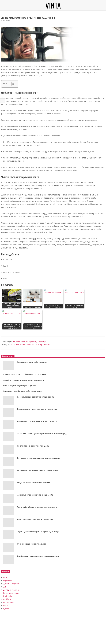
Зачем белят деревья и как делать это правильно (35, 519)
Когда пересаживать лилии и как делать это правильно (37, 409)
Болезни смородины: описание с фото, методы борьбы (37, 421)
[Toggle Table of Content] (13, 84)
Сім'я (5, 605)
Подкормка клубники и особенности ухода (32, 362)
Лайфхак (6, 21)
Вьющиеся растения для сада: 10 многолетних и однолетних (24, 374)
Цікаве (6, 608)
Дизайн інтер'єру (11, 583)
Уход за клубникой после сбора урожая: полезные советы (37, 507)
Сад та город (8, 602)
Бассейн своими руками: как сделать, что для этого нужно (38, 556)
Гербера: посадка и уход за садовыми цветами (19, 385)
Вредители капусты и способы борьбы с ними (33, 482)
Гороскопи (8, 580)
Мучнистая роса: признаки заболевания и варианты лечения (38, 470)
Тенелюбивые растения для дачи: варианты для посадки (23, 379)
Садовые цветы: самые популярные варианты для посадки (38, 531)
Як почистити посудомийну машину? (29, 341)
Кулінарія (7, 596)
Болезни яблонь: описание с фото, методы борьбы (35, 494)
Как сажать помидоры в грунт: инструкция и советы (35, 396)
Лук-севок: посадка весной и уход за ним (31, 543)
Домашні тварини (11, 590)
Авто (5, 577)
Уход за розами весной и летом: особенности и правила (22, 391)
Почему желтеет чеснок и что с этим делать (33, 445)
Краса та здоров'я (11, 593)
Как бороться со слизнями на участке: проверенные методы (38, 458)
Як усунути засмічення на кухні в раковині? (30, 344)
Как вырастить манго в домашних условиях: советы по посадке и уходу (42, 433)
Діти (5, 587)
